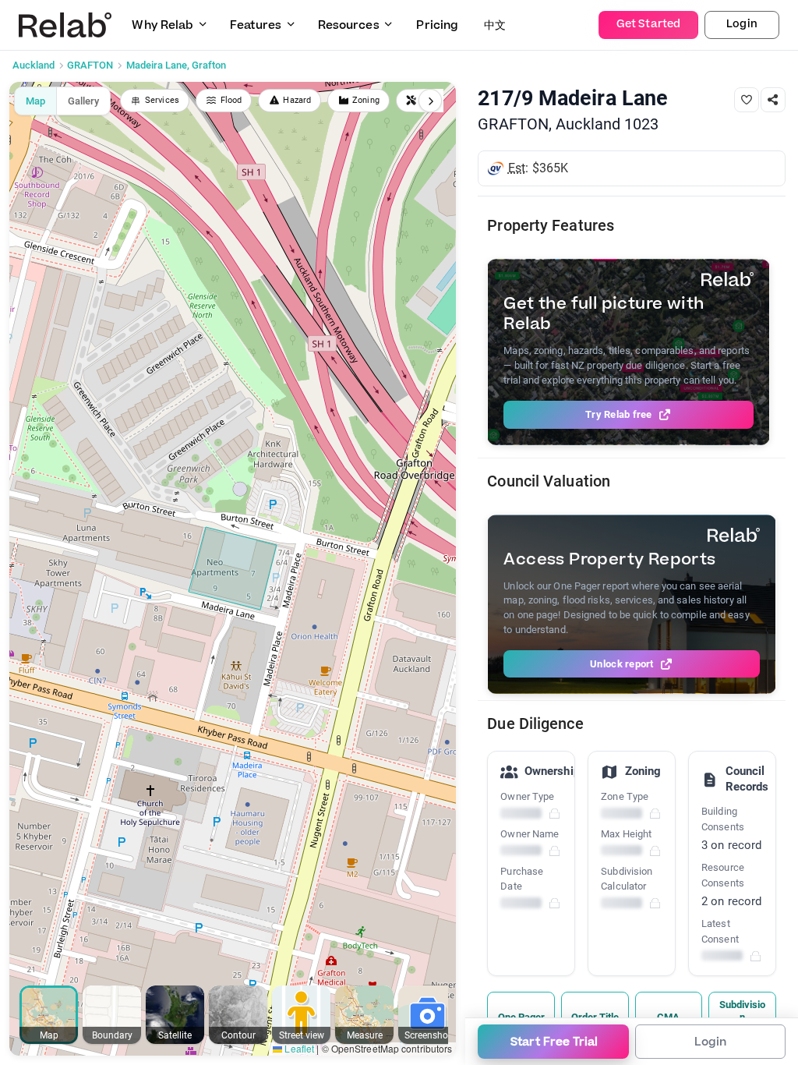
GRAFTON (90, 65)
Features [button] (255, 25)
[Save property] (746, 99)
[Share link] (773, 99)
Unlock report (621, 664)
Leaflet (298, 1048)
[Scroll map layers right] (430, 100)
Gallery (83, 101)
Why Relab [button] (162, 25)
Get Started (648, 24)
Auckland (33, 65)
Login (741, 24)
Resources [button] (349, 25)
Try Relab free (618, 414)
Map (35, 101)
